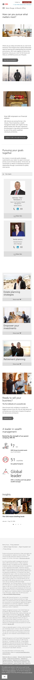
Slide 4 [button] (21, 524)
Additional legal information (10, 547)
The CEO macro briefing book (13, 516)
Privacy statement (14, 544)
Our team (8, 174)
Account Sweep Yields (19, 663)
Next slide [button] (29, 507)
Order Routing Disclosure (13, 658)
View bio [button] (24, 216)
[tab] (13, 524)
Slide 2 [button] (16, 524)
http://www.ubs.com (24, 558)
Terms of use (5, 544)
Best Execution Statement (20, 661)
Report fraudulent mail (25, 547)
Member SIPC (20, 614)
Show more (17, 300)
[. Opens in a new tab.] (5, 4)
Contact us (17, 2)
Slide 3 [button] (18, 524)
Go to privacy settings (26, 672)
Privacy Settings (7, 549)
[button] (21, 208)
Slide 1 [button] (13, 524)
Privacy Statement (11, 670)
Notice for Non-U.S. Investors (9, 657)
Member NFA (11, 624)
